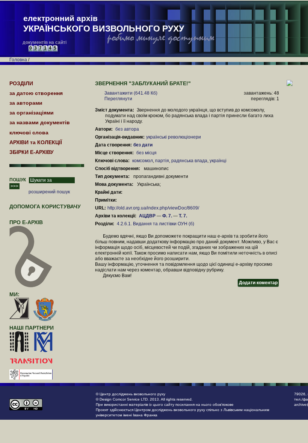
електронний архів (103, 23)
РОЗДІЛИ (21, 83)
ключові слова (28, 133)
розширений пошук (49, 191)
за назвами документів (39, 122)
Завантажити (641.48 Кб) (130, 93)
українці (218, 160)
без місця (146, 152)
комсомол (142, 160)
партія (162, 160)
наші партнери (31, 328)
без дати (143, 145)
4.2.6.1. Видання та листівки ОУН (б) (155, 223)
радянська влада (189, 160)
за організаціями (31, 113)
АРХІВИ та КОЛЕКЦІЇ (35, 142)
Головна (18, 59)
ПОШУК (17, 179)
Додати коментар (258, 282)
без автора (127, 129)
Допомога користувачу (45, 206)
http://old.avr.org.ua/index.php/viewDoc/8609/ (153, 208)
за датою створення (36, 93)
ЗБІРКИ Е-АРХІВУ (31, 152)
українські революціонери (173, 137)
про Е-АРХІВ (26, 222)
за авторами (25, 103)
